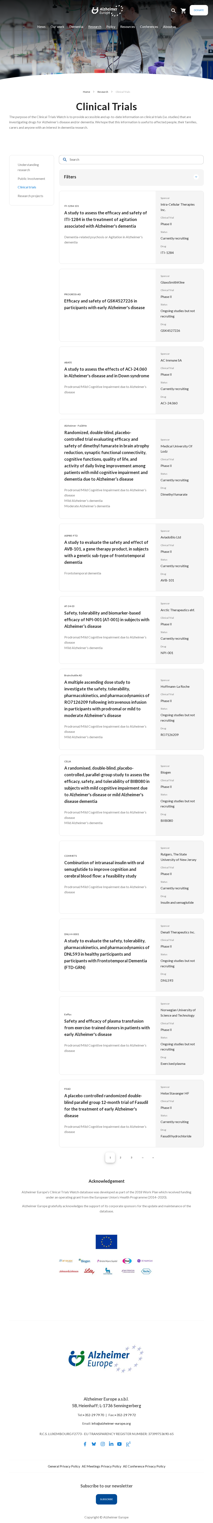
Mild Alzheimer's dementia (83, 500)
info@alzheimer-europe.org (111, 1423)
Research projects (30, 196)
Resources (127, 26)
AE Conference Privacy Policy (144, 1466)
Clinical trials (27, 187)
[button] (174, 13)
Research (94, 26)
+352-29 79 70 (93, 1415)
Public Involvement (31, 178)
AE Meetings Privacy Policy (101, 1466)
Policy (110, 26)
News (41, 26)
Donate (199, 10)
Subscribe (106, 1499)
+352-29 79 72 (125, 1415)
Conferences (149, 26)
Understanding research (29, 167)
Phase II (166, 224)
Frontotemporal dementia (82, 573)
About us (169, 26)
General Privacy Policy (64, 1466)
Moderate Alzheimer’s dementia (87, 506)
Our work (57, 26)
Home (86, 91)
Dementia (76, 26)
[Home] (105, 11)
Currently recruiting (175, 238)
